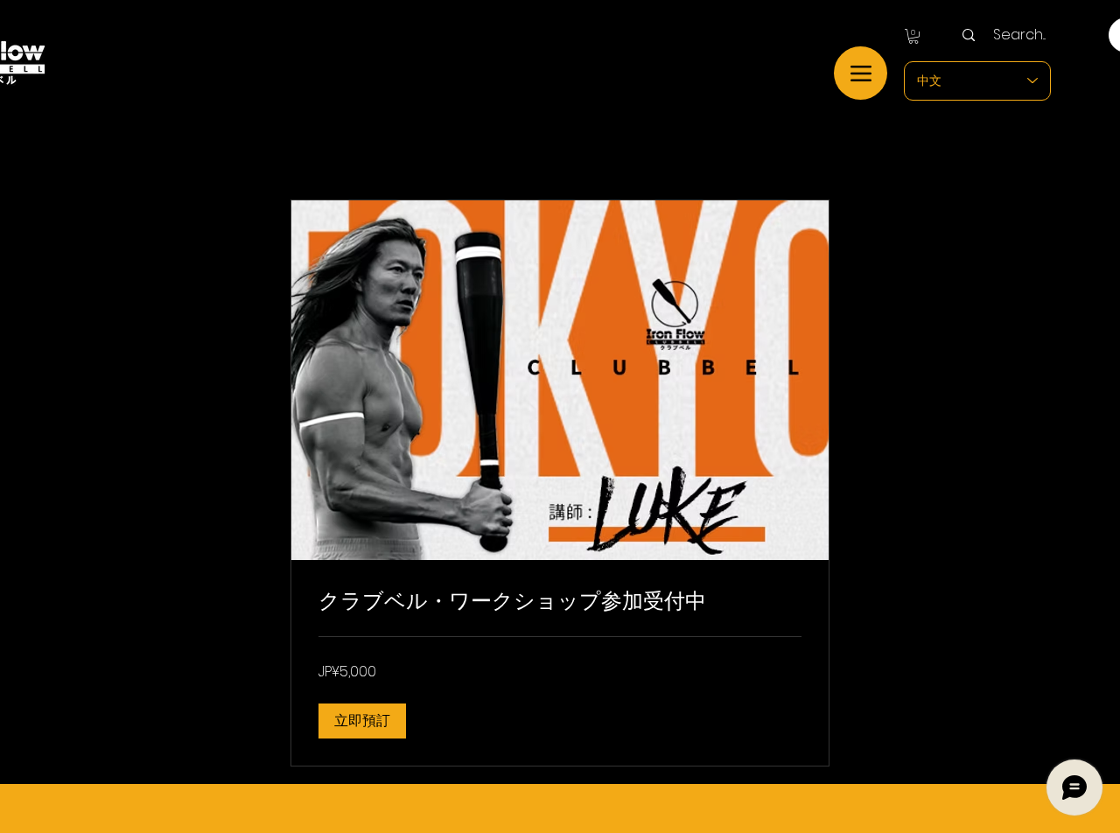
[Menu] (860, 73)
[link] (560, 601)
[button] (913, 36)
